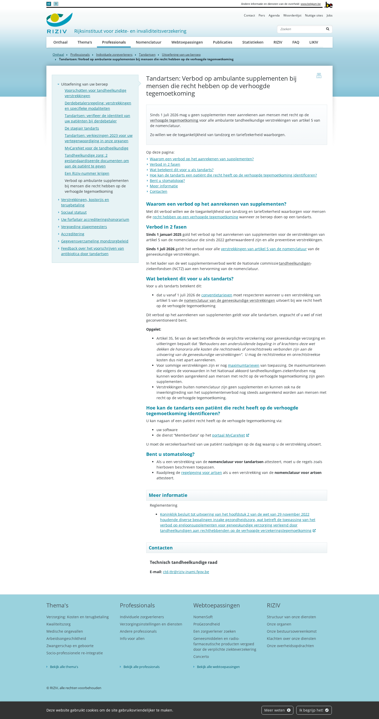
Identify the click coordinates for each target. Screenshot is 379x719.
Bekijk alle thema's (64, 666)
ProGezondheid (206, 624)
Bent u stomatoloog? (167, 180)
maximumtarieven (243, 365)
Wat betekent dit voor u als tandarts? (181, 169)
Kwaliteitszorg (58, 624)
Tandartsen (147, 54)
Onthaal (60, 42)
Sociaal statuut (74, 212)
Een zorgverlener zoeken (214, 631)
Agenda (274, 15)
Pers (262, 15)
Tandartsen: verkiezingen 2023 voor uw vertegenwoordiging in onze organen (99, 138)
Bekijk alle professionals (141, 666)
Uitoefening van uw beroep (181, 54)
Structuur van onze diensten (291, 616)
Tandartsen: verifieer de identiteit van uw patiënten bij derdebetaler (97, 118)
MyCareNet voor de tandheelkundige (96, 148)
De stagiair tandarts (82, 128)
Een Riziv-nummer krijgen (87, 173)
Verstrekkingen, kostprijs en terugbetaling (85, 202)
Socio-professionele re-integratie (74, 652)
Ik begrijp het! (311, 710)
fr (56, 4)
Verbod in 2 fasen (165, 164)
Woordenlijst (292, 15)
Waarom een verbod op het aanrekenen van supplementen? (202, 158)
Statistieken (252, 42)
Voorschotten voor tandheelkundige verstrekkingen (95, 93)
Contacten (158, 191)
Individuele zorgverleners (114, 54)
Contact (249, 15)
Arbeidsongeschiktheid (66, 638)
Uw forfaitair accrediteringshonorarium (95, 219)
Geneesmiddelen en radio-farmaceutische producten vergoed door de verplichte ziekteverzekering (224, 644)
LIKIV (313, 42)
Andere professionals (138, 631)
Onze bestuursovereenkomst (292, 631)
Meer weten (275, 710)
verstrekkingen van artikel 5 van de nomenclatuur (264, 248)
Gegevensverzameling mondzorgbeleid (94, 241)
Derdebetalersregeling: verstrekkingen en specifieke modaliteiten (98, 106)
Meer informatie (164, 185)
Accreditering (72, 233)
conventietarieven (216, 294)
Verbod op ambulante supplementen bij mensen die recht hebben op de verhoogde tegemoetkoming (97, 186)
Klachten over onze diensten (291, 638)
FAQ (295, 42)
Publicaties (222, 42)
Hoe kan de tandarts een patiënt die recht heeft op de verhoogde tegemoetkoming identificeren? (233, 175)
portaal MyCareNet (228, 435)
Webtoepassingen (187, 42)
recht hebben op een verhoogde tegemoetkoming (195, 216)
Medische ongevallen (64, 631)
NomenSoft (203, 616)
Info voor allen (132, 638)
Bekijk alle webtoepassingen (218, 666)
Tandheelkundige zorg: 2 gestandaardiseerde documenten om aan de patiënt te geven (97, 161)
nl (48, 4)
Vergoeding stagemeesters (84, 226)
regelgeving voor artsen (201, 472)
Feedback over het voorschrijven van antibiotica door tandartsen (92, 251)
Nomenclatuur (148, 42)
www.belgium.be (311, 3)
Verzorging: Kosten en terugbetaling (77, 616)
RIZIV (278, 42)
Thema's (85, 42)
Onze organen (279, 624)
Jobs (330, 15)
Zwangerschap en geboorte (70, 645)
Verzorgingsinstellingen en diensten (151, 624)
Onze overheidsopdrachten (290, 645)
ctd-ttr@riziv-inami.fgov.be (186, 571)
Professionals (116, 42)
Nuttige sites (314, 15)
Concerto (201, 656)
